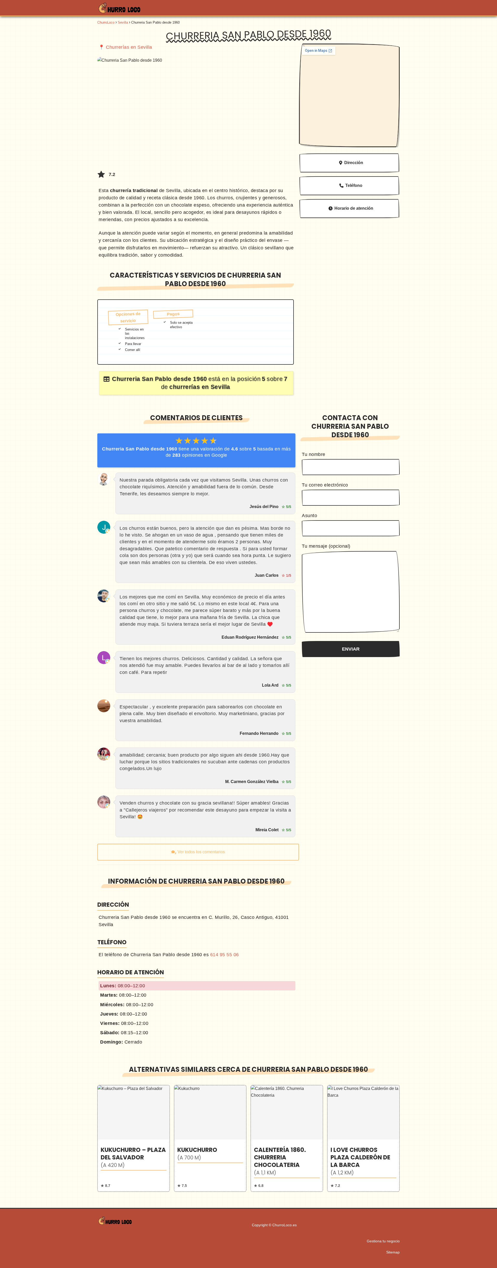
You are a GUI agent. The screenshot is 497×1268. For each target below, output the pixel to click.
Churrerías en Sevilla (129, 47)
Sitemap (393, 1252)
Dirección (353, 162)
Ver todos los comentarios (201, 852)
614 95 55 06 (224, 954)
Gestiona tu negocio (383, 1241)
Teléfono (353, 185)
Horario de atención (353, 208)
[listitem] (133, 1138)
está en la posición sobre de (200, 383)
